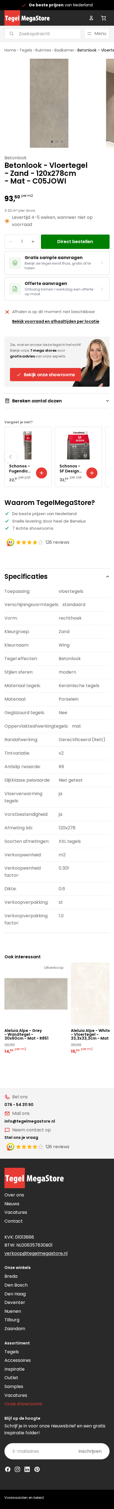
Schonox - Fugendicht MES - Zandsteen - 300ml (20, 469)
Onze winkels (17, 1267)
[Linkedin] (27, 1469)
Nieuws (11, 1204)
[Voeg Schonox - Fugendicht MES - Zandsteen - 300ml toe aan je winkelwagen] (41, 472)
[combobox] (36, 33)
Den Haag (15, 1294)
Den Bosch (16, 1285)
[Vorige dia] (10, 457)
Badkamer (64, 50)
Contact (13, 1221)
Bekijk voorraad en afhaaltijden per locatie (55, 321)
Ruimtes (43, 50)
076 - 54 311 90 (18, 1104)
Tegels (25, 50)
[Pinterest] (37, 1469)
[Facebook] (7, 1469)
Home (10, 50)
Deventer (14, 1302)
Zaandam (14, 1328)
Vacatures (15, 1212)
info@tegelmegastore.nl (29, 1121)
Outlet (11, 1377)
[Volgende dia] (103, 457)
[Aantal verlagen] (11, 242)
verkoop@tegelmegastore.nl (36, 1253)
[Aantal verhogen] (33, 242)
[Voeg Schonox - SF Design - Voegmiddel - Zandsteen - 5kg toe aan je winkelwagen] (91, 472)
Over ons (14, 1195)
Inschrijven (90, 1451)
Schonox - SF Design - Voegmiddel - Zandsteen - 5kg (70, 469)
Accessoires (17, 1360)
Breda (10, 1276)
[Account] (91, 18)
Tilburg (11, 1320)
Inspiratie (14, 1369)
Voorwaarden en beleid (24, 1497)
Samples (13, 1386)
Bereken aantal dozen (37, 401)
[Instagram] (17, 1469)
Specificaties (26, 576)
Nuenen (12, 1311)
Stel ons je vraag (21, 1137)
